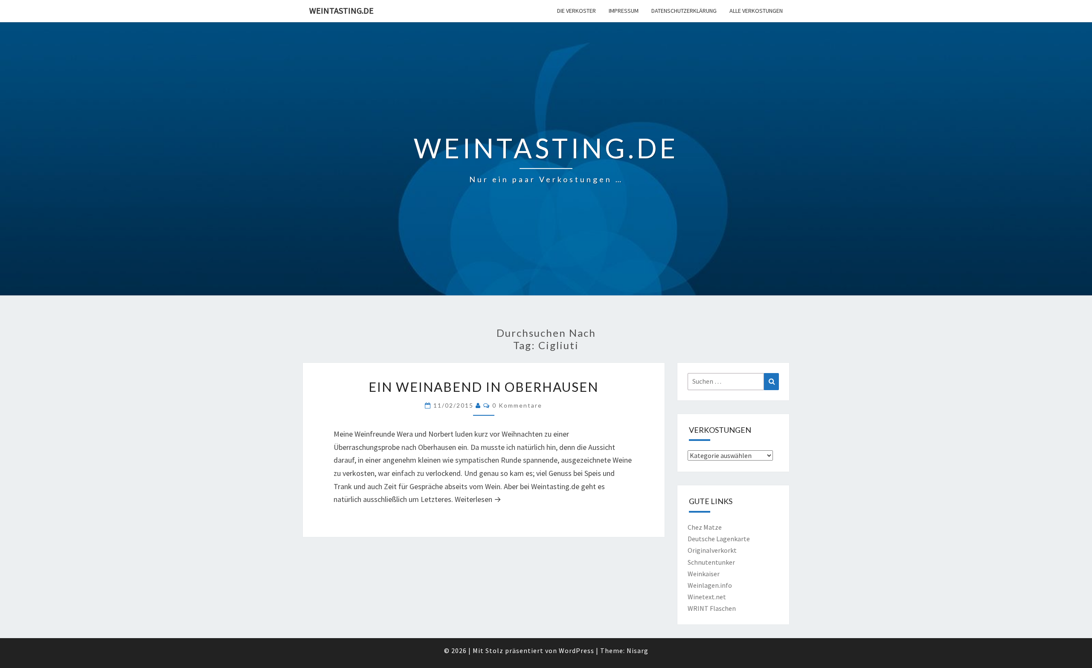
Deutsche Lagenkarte (719, 538)
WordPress (576, 650)
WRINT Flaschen (712, 608)
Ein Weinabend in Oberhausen (483, 386)
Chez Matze (705, 527)
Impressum (624, 11)
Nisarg (637, 650)
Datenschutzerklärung (684, 11)
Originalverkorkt (712, 550)
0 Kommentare (517, 405)
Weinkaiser (704, 573)
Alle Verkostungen (756, 11)
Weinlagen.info (710, 585)
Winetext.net (707, 596)
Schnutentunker (711, 562)
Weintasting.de (341, 10)
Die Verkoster (576, 11)
